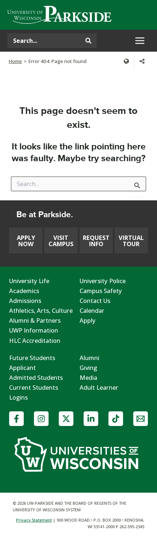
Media (88, 377)
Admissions (25, 300)
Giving (88, 367)
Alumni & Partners (35, 320)
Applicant (22, 367)
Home (15, 61)
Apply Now (26, 240)
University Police (103, 281)
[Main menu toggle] (140, 41)
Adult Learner (99, 387)
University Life (29, 281)
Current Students (33, 387)
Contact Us (95, 300)
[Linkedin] (91, 418)
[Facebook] (16, 418)
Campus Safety (101, 290)
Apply (88, 320)
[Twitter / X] (66, 418)
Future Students (32, 357)
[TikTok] (115, 418)
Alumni (89, 357)
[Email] (140, 418)
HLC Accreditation (34, 340)
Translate (126, 61)
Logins (18, 397)
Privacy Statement (34, 520)
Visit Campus (61, 240)
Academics (24, 290)
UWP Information (33, 330)
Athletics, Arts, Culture (41, 310)
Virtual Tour (131, 240)
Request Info (96, 240)
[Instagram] (41, 418)
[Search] (88, 40)
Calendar (92, 310)
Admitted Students (36, 377)
